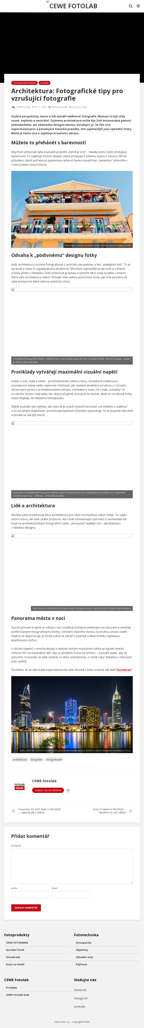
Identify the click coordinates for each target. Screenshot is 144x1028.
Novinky (44, 83)
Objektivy (82, 950)
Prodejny (11, 987)
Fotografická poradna (24, 83)
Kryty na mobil (15, 964)
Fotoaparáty (83, 942)
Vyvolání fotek (15, 950)
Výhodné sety (84, 957)
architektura (20, 759)
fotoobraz (124, 670)
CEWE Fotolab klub (17, 994)
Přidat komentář (59, 107)
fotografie (36, 759)
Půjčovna (81, 964)
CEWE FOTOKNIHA (17, 942)
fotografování (54, 759)
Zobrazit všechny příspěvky (48, 790)
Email (54, 888)
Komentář (16, 846)
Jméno (14, 888)
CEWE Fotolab (23, 107)
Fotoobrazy (13, 957)
